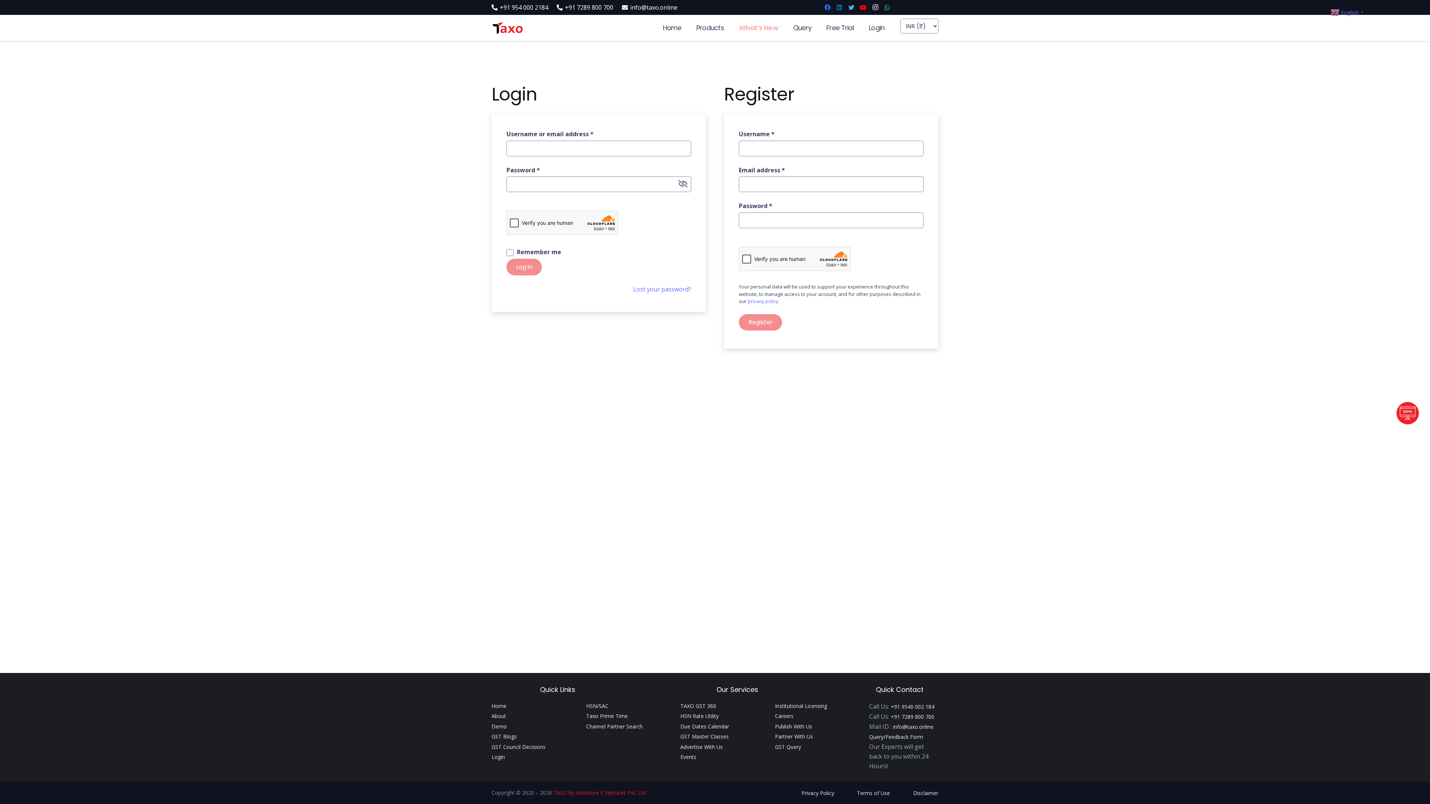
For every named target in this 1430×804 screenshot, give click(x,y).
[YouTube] (863, 7)
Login (498, 756)
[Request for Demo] (1407, 422)
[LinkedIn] (839, 7)
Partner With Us (794, 736)
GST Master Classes (704, 736)
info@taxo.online (913, 726)
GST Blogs (504, 736)
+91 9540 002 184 (912, 706)
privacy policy (763, 301)
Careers (784, 716)
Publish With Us (793, 726)
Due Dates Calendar (704, 726)
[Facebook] (827, 7)
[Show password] (508, 192)
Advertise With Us (701, 746)
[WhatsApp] (887, 7)
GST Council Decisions (519, 746)
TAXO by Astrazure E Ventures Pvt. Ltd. (600, 792)
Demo (499, 726)
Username (757, 134)
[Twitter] (851, 7)
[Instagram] (875, 7)
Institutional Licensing (801, 705)
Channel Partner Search (614, 726)
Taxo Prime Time (607, 716)
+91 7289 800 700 (912, 716)
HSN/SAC (597, 705)
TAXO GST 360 (698, 705)
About (499, 716)
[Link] (507, 28)
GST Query (788, 746)
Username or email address (550, 134)
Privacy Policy (817, 793)
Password (523, 170)
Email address (762, 170)
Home (499, 705)
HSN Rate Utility (699, 716)
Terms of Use (873, 793)
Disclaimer (925, 793)
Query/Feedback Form (896, 736)
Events (688, 756)
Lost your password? (662, 289)
